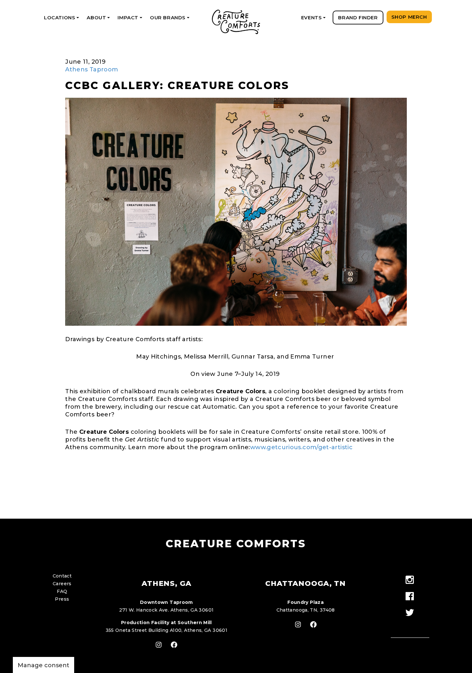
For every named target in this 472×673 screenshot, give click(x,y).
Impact (131, 19)
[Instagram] (409, 580)
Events (314, 19)
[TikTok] (409, 624)
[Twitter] (409, 613)
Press (62, 599)
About (99, 19)
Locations (62, 19)
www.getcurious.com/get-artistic (301, 447)
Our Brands (171, 19)
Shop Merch (409, 17)
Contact (62, 576)
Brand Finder (358, 17)
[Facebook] (409, 596)
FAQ (62, 591)
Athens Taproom (91, 69)
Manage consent (43, 665)
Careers (62, 584)
